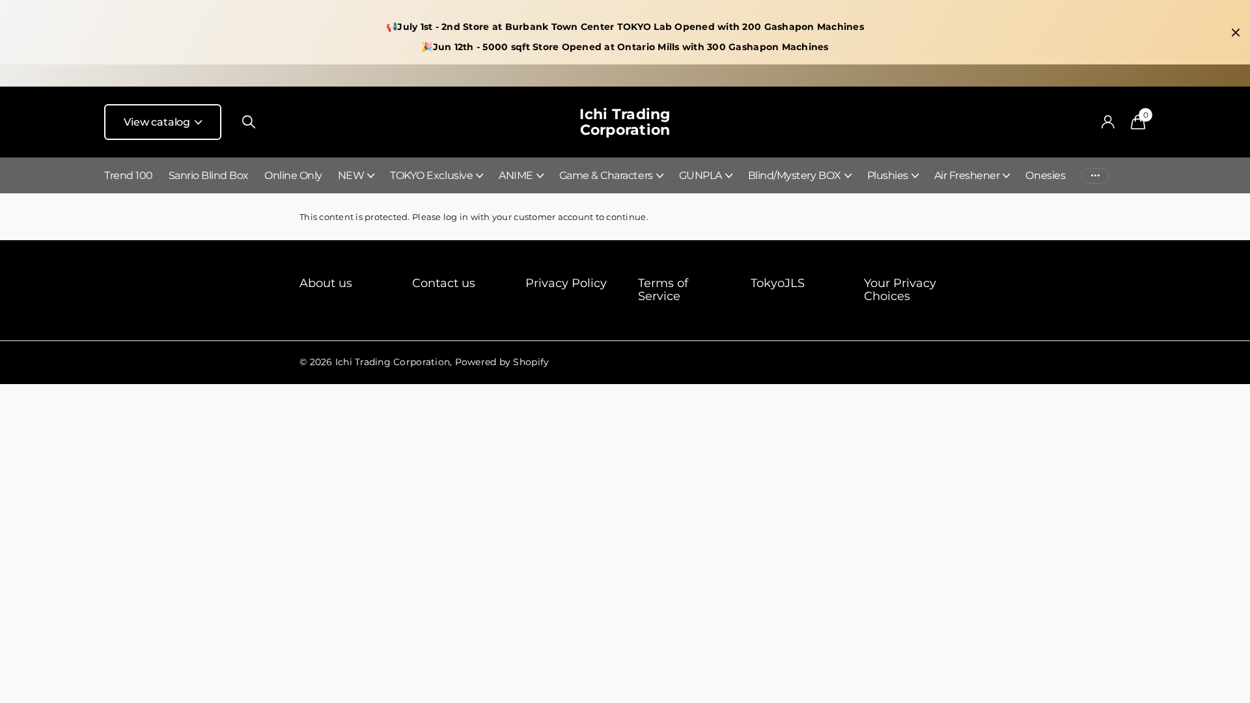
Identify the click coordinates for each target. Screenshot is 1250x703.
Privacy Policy (566, 283)
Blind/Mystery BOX (794, 175)
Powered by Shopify (502, 362)
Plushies (887, 175)
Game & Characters (606, 175)
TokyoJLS (778, 283)
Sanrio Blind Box (209, 175)
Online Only (293, 175)
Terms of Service (663, 289)
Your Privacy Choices (900, 289)
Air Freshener (967, 175)
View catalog (158, 122)
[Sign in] (1108, 122)
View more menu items (1095, 175)
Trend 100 (128, 175)
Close (1235, 32)
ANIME (516, 175)
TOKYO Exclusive (431, 175)
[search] (248, 122)
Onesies (1045, 175)
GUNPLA (700, 175)
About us (325, 283)
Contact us (443, 283)
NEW (351, 175)
